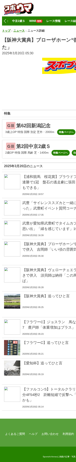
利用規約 (68, 433)
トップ (6, 30)
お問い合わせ (50, 433)
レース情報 (53, 20)
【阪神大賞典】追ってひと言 (46, 296)
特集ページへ (66, 132)
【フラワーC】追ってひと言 (45, 343)
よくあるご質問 (15, 433)
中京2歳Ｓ (18, 20)
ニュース (19, 30)
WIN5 (35, 20)
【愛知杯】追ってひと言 (42, 363)
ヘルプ (33, 433)
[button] (4, 21)
